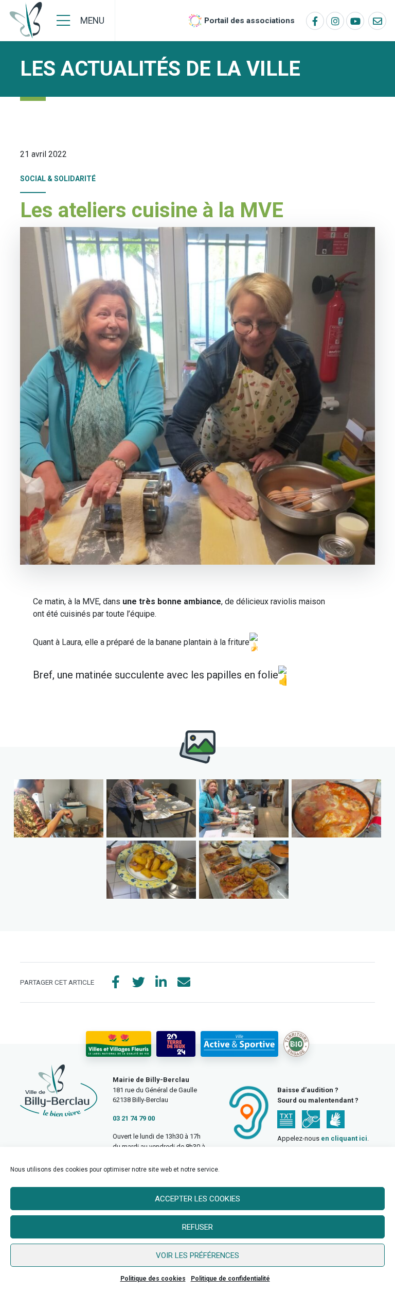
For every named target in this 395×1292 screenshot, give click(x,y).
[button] (58, 808)
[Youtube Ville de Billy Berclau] (355, 21)
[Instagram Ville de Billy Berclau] (335, 21)
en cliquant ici (344, 1138)
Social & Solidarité (58, 178)
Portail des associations (249, 20)
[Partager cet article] (183, 982)
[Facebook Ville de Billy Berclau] (315, 21)
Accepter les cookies (197, 1198)
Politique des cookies (153, 1278)
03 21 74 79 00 (134, 1118)
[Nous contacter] (377, 21)
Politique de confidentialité (230, 1278)
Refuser (197, 1227)
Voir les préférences (197, 1255)
